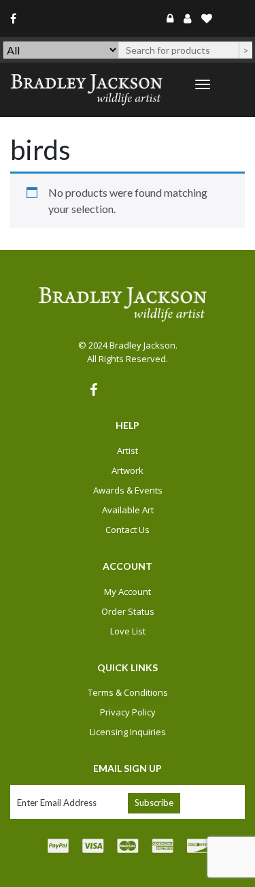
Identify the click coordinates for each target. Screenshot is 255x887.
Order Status (127, 611)
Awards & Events (128, 490)
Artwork (127, 470)
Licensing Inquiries (128, 732)
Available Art (128, 510)
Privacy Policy (128, 712)
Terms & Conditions (128, 692)
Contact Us (127, 529)
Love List (128, 631)
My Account (127, 591)
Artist (127, 451)
